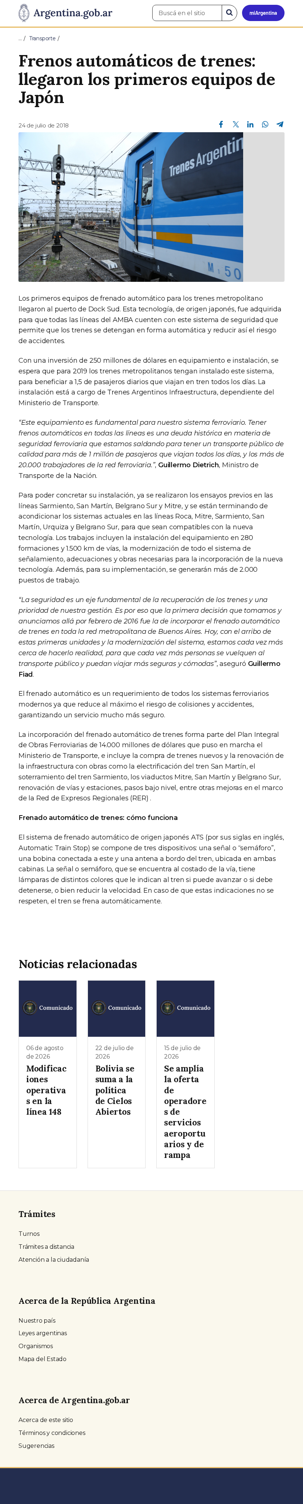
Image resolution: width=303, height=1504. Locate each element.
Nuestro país (36, 1320)
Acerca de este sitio (45, 1419)
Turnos (29, 1233)
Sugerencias (36, 1445)
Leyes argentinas (42, 1333)
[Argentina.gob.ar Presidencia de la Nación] (65, 13)
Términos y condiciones (51, 1432)
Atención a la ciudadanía (53, 1259)
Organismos (35, 1346)
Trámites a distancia (46, 1246)
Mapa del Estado (42, 1359)
